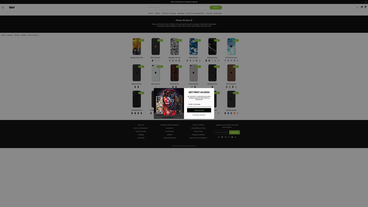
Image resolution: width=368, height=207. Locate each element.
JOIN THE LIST (199, 110)
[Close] (212, 90)
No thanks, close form (199, 115)
